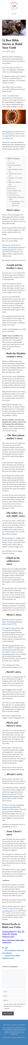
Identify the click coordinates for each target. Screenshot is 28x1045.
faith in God (8, 138)
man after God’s (18, 676)
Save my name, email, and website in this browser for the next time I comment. (14, 1006)
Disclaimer (14, 1024)
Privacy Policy (22, 1024)
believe (13, 628)
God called (11, 645)
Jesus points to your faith (9, 533)
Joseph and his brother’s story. (15, 166)
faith (3, 781)
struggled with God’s (8, 654)
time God (5, 811)
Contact (9, 1024)
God (19, 462)
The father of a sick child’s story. (16, 179)
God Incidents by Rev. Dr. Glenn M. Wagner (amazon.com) (18, 203)
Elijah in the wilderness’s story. (15, 183)
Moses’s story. (12, 186)
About (4, 1024)
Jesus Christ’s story (14, 195)
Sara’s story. (12, 163)
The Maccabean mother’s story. (15, 174)
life (6, 488)
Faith (6, 947)
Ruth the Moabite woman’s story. (16, 170)
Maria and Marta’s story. (15, 190)
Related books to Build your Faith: (16, 198)
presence (17, 303)
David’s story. (12, 188)
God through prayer (11, 915)
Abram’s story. (13, 193)
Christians (8, 131)
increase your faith (12, 149)
